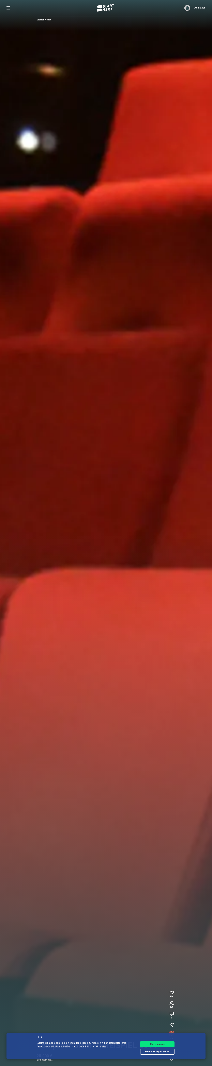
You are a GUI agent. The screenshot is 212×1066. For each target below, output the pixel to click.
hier (104, 1047)
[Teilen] (171, 1024)
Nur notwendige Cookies (157, 1052)
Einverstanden (157, 1044)
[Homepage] (106, 8)
